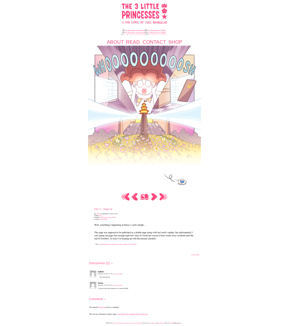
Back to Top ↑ (177, 323)
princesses (114, 244)
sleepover (125, 244)
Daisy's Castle (103, 219)
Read (133, 42)
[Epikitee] (93, 273)
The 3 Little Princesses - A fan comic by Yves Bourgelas (127, 323)
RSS (172, 323)
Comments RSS (195, 254)
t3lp (129, 244)
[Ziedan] (93, 285)
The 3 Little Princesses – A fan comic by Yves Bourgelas (144, 13)
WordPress (152, 323)
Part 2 (100, 215)
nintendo (105, 244)
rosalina (120, 244)
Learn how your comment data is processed (132, 314)
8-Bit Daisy (104, 217)
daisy (100, 244)
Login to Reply (118, 274)
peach (109, 244)
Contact (154, 42)
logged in (102, 307)
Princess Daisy (111, 217)
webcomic (134, 244)
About (115, 42)
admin (98, 214)
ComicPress (161, 323)
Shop (175, 42)
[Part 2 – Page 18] (144, 191)
